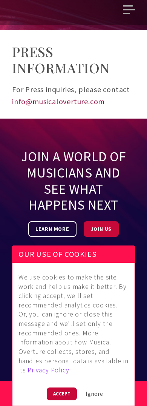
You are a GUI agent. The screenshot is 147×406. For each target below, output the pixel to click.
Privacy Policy (48, 370)
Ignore (94, 393)
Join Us (101, 228)
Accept (61, 394)
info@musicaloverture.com (58, 101)
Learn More (52, 228)
